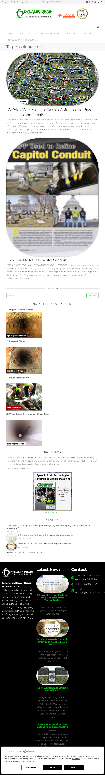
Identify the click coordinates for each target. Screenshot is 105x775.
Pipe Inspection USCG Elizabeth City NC (24, 552)
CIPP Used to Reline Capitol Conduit (36, 260)
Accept (73, 767)
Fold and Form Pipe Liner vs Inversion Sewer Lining (52, 725)
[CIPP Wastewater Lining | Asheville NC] (52, 675)
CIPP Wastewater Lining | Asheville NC (52, 689)
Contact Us (31, 40)
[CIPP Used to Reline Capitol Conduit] (52, 197)
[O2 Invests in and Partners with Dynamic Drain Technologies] (11, 537)
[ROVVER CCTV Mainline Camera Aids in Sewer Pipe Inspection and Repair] (52, 79)
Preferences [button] (30, 761)
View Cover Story (53, 512)
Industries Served (61, 34)
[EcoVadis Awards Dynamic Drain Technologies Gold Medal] (11, 546)
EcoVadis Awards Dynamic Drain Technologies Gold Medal (44, 543)
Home (11, 34)
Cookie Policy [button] (76, 759)
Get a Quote (15, 40)
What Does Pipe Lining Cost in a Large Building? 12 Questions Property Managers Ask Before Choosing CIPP (48, 526)
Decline (52, 767)
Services (22, 34)
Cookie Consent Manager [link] (13, 751)
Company (83, 34)
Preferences (31, 767)
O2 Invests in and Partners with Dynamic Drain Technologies (45, 535)
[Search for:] (52, 295)
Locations (39, 34)
